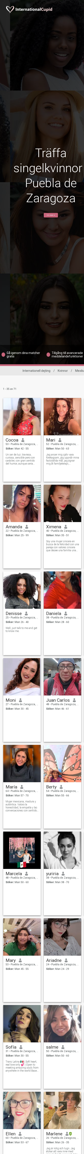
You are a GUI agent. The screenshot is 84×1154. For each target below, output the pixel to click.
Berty (51, 787)
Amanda (14, 526)
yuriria (52, 873)
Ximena (53, 526)
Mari (50, 440)
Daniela (53, 613)
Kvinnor (63, 370)
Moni (11, 700)
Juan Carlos (58, 700)
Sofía (11, 1047)
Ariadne (54, 960)
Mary (11, 960)
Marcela (14, 873)
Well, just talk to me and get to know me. (21, 630)
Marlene (54, 1133)
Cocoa (12, 440)
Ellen (11, 1133)
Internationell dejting (36, 370)
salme (52, 1047)
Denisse (14, 613)
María (11, 787)
